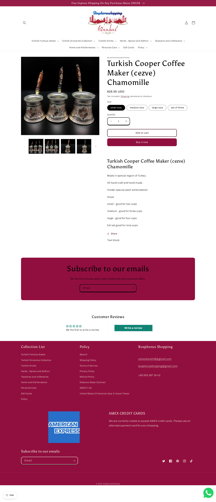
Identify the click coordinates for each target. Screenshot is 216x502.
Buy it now (142, 142)
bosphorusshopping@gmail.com (157, 366)
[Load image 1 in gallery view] (36, 146)
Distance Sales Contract (93, 382)
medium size (137, 107)
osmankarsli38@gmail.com (154, 359)
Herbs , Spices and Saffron (35, 371)
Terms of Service (89, 366)
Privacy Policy (87, 371)
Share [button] (114, 233)
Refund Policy (87, 377)
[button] (24, 22)
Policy (24, 399)
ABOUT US (86, 388)
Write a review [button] (133, 328)
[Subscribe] (132, 288)
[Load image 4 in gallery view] (84, 146)
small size (116, 107)
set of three (177, 107)
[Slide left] (24, 146)
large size (157, 107)
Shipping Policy (88, 360)
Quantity (111, 115)
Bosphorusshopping (111, 484)
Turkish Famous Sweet (33, 354)
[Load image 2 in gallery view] (52, 146)
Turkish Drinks (28, 366)
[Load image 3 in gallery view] (68, 146)
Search (83, 354)
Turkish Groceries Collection (36, 360)
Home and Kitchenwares (34, 382)
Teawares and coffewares (35, 377)
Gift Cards (26, 393)
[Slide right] (95, 146)
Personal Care (29, 388)
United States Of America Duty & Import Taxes (104, 393)
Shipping (125, 96)
